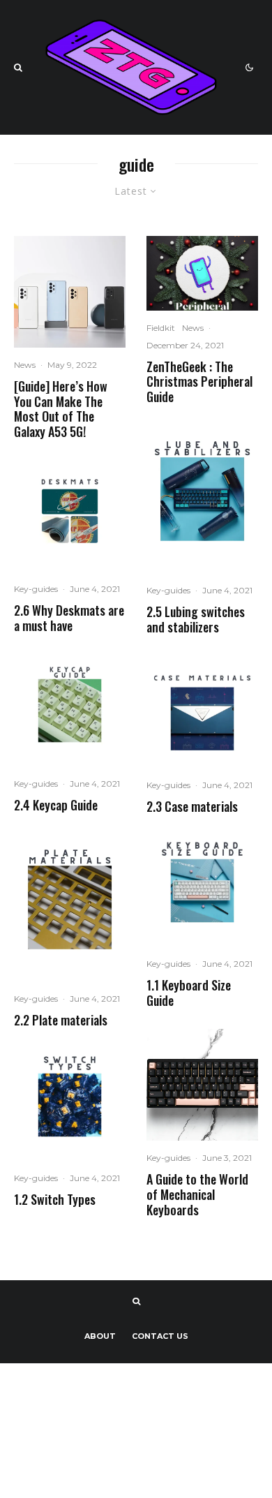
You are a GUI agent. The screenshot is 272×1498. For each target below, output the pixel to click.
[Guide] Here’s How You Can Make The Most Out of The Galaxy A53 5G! (60, 409)
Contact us (160, 1336)
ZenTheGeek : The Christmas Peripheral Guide (199, 382)
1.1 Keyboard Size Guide (188, 993)
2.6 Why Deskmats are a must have (69, 618)
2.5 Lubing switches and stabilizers (195, 620)
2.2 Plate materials (60, 1020)
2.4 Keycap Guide (56, 805)
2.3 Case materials (192, 807)
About (100, 1336)
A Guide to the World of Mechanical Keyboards (197, 1194)
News (25, 364)
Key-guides (36, 589)
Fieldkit (160, 327)
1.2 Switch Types (55, 1200)
